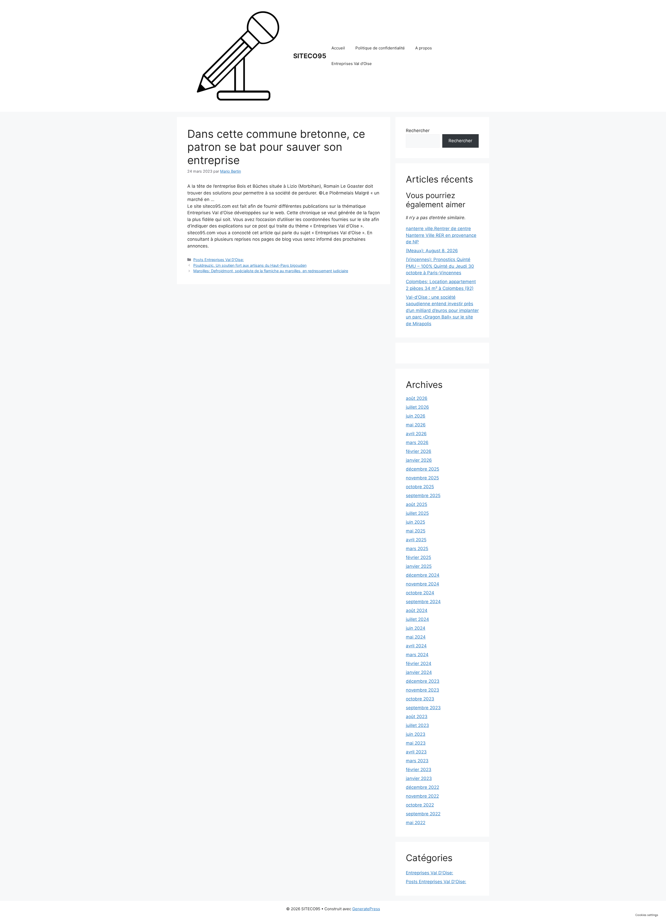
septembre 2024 (423, 601)
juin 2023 (415, 734)
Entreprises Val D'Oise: (429, 872)
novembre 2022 (422, 796)
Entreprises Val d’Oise (351, 63)
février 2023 (418, 769)
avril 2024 (416, 645)
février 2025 (418, 557)
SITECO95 (309, 56)
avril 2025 (416, 539)
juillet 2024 (417, 619)
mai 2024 (416, 637)
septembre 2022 (423, 813)
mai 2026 (416, 424)
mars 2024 (417, 654)
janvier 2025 (419, 566)
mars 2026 (417, 442)
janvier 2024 (419, 672)
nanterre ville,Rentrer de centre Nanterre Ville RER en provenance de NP (441, 235)
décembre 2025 (422, 469)
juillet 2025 (417, 513)
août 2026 (416, 398)
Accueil (338, 47)
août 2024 (416, 610)
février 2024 (418, 663)
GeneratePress (366, 908)
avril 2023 (416, 752)
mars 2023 (417, 760)
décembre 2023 (422, 681)
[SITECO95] (238, 55)
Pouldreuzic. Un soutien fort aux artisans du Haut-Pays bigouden (249, 265)
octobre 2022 (420, 805)
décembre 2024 (422, 575)
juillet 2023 (417, 725)
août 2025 (416, 504)
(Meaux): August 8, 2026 (432, 250)
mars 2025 (417, 548)
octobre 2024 (420, 592)
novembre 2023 (422, 690)
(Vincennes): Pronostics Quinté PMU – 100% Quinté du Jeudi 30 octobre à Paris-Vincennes (440, 266)
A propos (423, 47)
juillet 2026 (417, 407)
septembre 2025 (423, 495)
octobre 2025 (420, 486)
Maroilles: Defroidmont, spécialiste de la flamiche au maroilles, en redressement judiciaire (270, 271)
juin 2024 (415, 628)
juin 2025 (415, 522)
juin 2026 (415, 416)
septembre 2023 (423, 707)
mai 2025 (415, 531)
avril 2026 (416, 433)
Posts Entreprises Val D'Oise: (218, 259)
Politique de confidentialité (380, 47)
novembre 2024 (422, 584)
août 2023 (416, 716)
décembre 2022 (422, 787)
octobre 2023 (420, 698)
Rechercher (418, 130)
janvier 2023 (419, 778)
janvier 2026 (419, 460)
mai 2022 (415, 822)
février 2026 (418, 451)
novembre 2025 (422, 477)
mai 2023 (416, 743)
